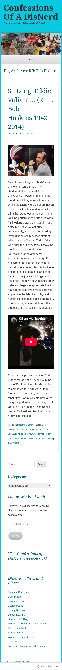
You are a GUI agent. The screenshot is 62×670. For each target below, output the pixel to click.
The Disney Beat (17, 628)
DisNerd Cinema (25, 425)
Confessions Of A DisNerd (30, 12)
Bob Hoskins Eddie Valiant (29, 429)
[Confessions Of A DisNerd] (31, 44)
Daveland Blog (16, 601)
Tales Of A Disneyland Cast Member (28, 623)
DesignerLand (15, 605)
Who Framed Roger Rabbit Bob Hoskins (34, 438)
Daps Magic (14, 596)
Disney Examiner (17, 614)
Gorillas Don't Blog (18, 619)
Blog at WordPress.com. (18, 661)
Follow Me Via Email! (27, 497)
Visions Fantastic (17, 632)
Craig (36, 133)
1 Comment (13, 443)
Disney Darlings (16, 610)
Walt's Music (14, 641)
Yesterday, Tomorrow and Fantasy (26, 646)
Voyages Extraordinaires (21, 637)
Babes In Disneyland (19, 592)
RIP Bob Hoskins (23, 434)
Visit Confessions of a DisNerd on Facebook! (27, 556)
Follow (15, 536)
